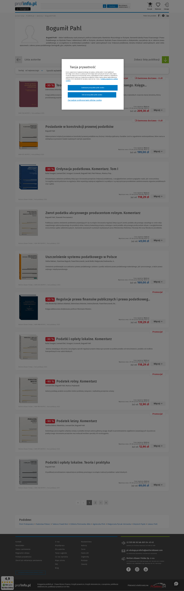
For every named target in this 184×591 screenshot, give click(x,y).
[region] (93, 84)
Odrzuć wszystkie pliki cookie (92, 95)
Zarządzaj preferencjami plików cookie (85, 100)
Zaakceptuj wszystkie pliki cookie (92, 88)
